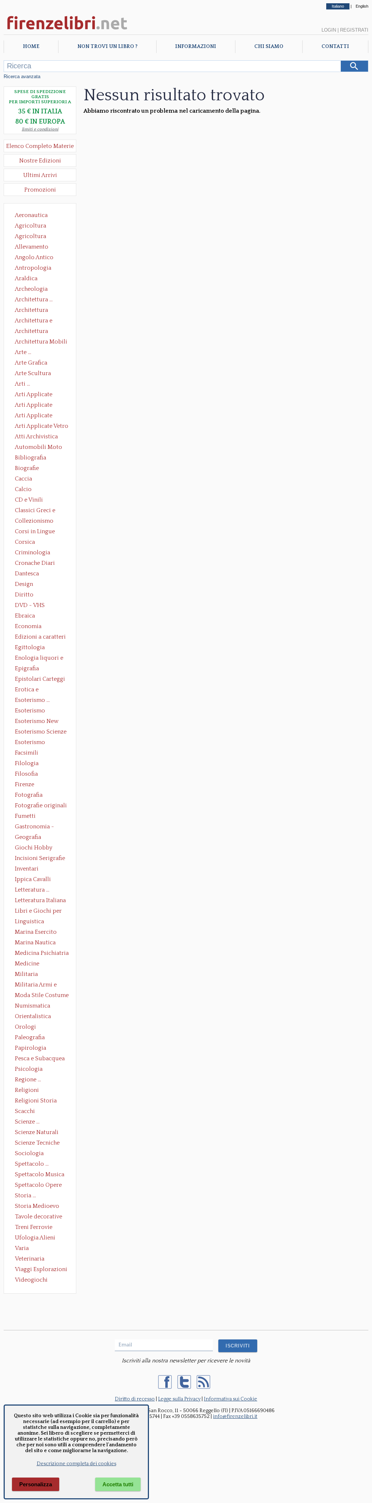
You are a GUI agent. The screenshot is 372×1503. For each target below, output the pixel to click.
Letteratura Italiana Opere (40, 901)
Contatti (335, 46)
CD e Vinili (29, 500)
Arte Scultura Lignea (33, 374)
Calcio (23, 489)
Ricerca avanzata (22, 76)
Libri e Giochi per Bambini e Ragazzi (39, 912)
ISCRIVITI (238, 1346)
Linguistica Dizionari (29, 922)
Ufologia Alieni (35, 1237)
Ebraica (25, 615)
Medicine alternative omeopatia (29, 964)
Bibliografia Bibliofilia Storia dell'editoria (37, 458)
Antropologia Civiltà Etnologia (37, 269)
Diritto (24, 594)
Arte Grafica (31, 362)
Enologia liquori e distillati (39, 659)
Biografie (27, 468)
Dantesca (27, 573)
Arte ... (23, 352)
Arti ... (22, 384)
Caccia (23, 478)
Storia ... (25, 1195)
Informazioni (195, 46)
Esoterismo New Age (36, 722)
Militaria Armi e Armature (36, 985)
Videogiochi (31, 1280)
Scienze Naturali (36, 1132)
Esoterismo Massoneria (30, 711)
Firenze (24, 784)
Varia (22, 1248)
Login (329, 30)
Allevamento (31, 247)
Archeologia (31, 289)
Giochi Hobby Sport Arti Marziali (40, 848)
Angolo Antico (34, 257)
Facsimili (26, 753)
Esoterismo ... (32, 700)
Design (24, 584)
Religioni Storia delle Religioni (36, 1101)
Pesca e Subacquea (40, 1058)
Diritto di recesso (135, 1399)
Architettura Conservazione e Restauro (36, 311)
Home (31, 46)
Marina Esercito (36, 932)
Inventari (27, 868)
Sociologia (29, 1153)
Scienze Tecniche (37, 1143)
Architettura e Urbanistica (33, 321)
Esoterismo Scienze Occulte (40, 732)
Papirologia (30, 1048)
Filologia (27, 763)
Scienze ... (27, 1121)
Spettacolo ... (32, 1164)
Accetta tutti (117, 1484)
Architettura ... (34, 299)
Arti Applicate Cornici (33, 406)
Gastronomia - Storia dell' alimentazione (34, 827)
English (362, 6)
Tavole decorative (38, 1216)
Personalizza (35, 1484)
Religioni (27, 1090)
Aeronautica (31, 215)
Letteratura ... (32, 890)
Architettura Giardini (31, 332)
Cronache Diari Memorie (35, 564)
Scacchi (25, 1111)
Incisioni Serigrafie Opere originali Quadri (40, 859)
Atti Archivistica (36, 436)
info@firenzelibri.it (235, 1416)
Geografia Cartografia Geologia (30, 838)
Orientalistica (33, 1016)
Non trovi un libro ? (107, 46)
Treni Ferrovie (33, 1227)
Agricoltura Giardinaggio (32, 237)
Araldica (26, 278)
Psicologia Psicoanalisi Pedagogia (30, 1070)
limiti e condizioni (40, 129)
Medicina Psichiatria (42, 953)
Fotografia (29, 795)
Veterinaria (29, 1258)
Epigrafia (27, 668)
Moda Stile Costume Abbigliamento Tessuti (42, 996)
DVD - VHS (30, 605)
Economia (28, 626)
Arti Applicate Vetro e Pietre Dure (41, 427)
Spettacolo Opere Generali (38, 1186)
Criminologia (32, 552)
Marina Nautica (35, 942)
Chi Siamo (268, 46)
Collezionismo (34, 521)
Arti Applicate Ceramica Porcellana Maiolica (41, 395)
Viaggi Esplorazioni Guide (41, 1270)
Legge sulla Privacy (179, 1399)
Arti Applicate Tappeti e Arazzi (36, 416)
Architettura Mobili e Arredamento (41, 342)
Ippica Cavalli (33, 879)
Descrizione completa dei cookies (76, 1464)
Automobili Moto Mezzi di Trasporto (40, 448)
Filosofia (26, 774)
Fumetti (25, 816)
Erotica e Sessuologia (31, 690)
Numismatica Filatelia (32, 1006)
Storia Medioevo (37, 1206)
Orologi (25, 1027)
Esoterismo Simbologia (30, 743)
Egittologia (30, 647)
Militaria (26, 974)
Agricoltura (30, 225)
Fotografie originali (41, 805)
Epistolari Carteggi (40, 679)
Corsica (25, 542)
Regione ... (28, 1079)
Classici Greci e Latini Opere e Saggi (41, 511)
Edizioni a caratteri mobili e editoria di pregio (41, 638)
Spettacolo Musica (39, 1174)
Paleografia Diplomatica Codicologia (31, 1038)
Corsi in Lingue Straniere (35, 532)
